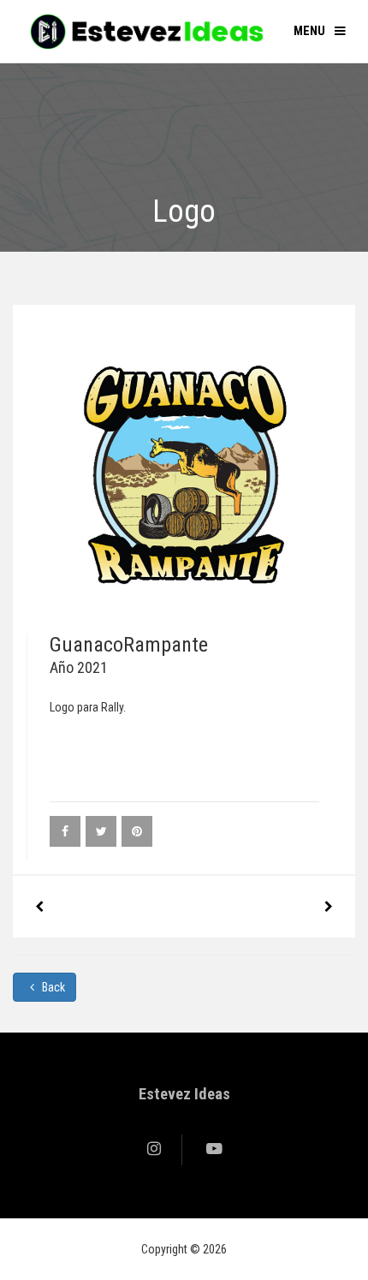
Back (52, 987)
